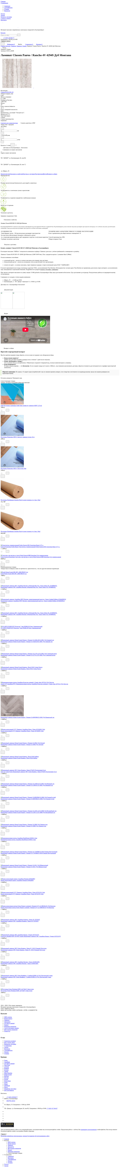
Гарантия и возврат (10, 1041)
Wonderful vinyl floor (10, 1089)
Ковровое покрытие (10, 1026)
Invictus (6, 1070)
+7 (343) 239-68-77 (8, 38)
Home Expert (8, 1074)
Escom (6, 1079)
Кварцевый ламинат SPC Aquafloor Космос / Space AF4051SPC (19, 963)
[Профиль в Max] (5, 1118)
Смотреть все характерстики (9, 123)
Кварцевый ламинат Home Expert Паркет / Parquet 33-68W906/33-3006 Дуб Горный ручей (27, 799)
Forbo (6, 1082)
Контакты (4, 20)
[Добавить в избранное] (12, 144)
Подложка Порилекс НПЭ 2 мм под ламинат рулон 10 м (17, 437)
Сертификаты (8, 7)
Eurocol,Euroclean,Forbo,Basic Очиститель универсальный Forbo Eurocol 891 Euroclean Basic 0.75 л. (30, 547)
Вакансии (7, 10)
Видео (45, 174)
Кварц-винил (8, 1018)
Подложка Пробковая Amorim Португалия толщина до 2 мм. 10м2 (20, 500)
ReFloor (6, 1076)
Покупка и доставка (29, 174)
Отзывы (6, 9)
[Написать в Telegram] (2, 22)
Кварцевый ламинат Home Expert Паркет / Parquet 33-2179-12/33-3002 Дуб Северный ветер (28, 655)
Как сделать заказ (9, 1042)
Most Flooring (8, 1073)
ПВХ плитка (8, 1017)
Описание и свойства (16, 174)
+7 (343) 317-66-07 (51, 1108)
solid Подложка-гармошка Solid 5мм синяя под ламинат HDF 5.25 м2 (21, 405)
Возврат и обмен (52, 174)
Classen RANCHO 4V (7, 92)
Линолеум (7, 1021)
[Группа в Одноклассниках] (5, 1120)
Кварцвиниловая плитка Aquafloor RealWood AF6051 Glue (18, 839)
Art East (6, 1066)
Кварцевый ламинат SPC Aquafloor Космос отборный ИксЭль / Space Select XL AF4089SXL (28, 587)
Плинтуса (7, 1031)
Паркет (6, 1025)
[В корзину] (3, 413)
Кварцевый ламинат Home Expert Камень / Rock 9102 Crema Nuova (21, 669)
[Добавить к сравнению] (17, 145)
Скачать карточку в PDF (27, 123)
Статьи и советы (6, 18)
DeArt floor (7, 1081)
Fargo (5, 1060)
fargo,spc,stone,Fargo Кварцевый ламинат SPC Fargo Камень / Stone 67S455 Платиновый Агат (29, 771)
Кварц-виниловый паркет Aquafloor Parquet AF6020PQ (17, 880)
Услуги (3, 13)
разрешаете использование (89, 1129)
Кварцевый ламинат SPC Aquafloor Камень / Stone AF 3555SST (20, 921)
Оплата (6, 1052)
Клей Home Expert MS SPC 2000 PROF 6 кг (14, 573)
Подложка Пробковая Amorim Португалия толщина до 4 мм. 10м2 (20, 531)
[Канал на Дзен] (5, 1114)
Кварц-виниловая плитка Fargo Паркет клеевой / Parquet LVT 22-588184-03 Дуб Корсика (27, 907)
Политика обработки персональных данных (14, 1136)
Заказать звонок (5, 41)
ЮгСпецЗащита (9, 1090)
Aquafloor (7, 1062)
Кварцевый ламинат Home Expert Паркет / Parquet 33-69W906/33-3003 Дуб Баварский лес (27, 717)
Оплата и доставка (6, 17)
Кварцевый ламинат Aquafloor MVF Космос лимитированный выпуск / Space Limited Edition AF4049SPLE (33, 601)
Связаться (7, 6)
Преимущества (5, 174)
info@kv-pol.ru (11, 1100)
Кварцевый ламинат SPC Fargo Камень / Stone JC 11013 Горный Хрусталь (23, 950)
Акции (3, 15)
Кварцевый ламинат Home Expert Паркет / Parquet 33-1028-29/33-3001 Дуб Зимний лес (27, 641)
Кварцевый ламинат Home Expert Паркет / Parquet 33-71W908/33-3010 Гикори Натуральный (28, 853)
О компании (4, 3)
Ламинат (6, 1020)
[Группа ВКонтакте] (5, 1111)
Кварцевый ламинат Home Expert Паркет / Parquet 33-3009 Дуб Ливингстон (23, 826)
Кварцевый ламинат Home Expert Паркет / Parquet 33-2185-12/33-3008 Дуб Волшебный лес (28, 812)
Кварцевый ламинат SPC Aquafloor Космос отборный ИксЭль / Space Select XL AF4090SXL (28, 614)
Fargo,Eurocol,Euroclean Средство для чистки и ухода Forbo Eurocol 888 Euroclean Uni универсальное (31, 557)
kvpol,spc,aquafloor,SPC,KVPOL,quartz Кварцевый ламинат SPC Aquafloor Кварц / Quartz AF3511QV (31, 936)
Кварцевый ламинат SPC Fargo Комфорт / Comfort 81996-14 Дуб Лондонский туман (26, 977)
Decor (6, 1087)
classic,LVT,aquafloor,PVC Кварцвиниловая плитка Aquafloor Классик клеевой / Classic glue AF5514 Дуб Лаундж (34, 684)
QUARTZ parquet (9, 1023)
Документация (39, 174)
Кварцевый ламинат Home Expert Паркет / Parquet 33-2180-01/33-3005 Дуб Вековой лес (27, 785)
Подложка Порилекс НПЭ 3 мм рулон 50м (13, 468)
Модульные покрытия (10, 1029)
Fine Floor (7, 1065)
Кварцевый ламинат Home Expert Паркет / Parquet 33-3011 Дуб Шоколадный (24, 867)
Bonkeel (6, 1068)
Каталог (3, 33)
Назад (4, 47)
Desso (6, 1084)
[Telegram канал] (5, 1116)
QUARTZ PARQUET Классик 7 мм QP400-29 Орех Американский (21, 628)
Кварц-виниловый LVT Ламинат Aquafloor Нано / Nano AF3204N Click (22, 731)
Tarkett (6, 1071)
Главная (3, 1)
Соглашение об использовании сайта (38, 1136)
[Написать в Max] (4, 22)
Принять (3, 1134)
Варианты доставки (10, 1044)
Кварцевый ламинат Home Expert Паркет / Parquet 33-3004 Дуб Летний (22, 744)
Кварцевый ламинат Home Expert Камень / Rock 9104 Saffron (19, 758)
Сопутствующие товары (11, 1028)
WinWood (7, 1085)
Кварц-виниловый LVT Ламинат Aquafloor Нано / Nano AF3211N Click (22, 894)
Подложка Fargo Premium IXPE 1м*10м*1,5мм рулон (16, 990)
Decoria (6, 1077)
